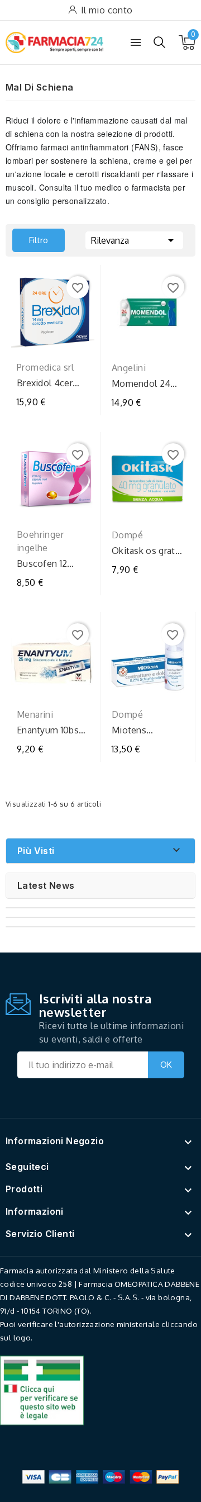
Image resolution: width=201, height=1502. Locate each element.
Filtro (30, 237)
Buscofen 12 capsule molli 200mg (44, 564)
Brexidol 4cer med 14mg (45, 383)
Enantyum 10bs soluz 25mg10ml (50, 730)
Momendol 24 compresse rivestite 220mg (145, 384)
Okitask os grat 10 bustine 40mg (146, 551)
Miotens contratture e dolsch (139, 730)
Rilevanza (134, 240)
